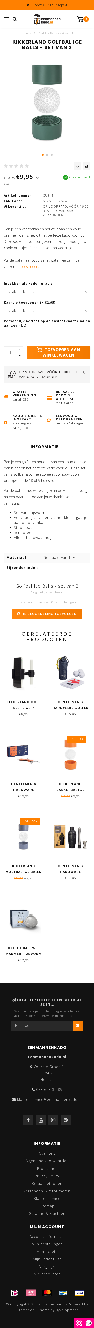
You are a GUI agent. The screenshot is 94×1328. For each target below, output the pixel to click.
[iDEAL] (14, 1293)
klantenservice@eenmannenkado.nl (49, 1099)
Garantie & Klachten (47, 1213)
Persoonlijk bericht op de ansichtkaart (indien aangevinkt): (47, 323)
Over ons (47, 1153)
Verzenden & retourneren (47, 1191)
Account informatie (47, 1236)
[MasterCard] (47, 1293)
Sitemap (47, 1206)
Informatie (45, 447)
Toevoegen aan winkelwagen (61, 352)
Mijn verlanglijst (47, 1259)
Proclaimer (47, 1168)
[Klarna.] (31, 1293)
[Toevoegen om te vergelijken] (86, 166)
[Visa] (79, 1293)
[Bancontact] (63, 1293)
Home (23, 33)
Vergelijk (47, 1266)
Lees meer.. (29, 266)
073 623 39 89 (49, 1089)
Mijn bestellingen (47, 1244)
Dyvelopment (67, 1310)
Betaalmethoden (47, 1183)
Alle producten (47, 1274)
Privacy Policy (47, 1176)
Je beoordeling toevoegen (49, 614)
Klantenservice (47, 1198)
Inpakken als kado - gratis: (29, 283)
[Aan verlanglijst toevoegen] (77, 166)
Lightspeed (25, 1310)
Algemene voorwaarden (47, 1160)
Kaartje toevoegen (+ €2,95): (30, 302)
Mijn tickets (47, 1251)
